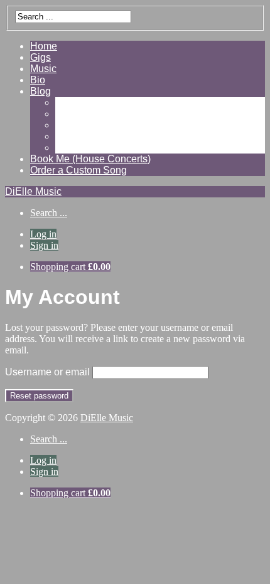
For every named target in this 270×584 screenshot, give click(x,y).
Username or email (47, 372)
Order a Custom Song (78, 170)
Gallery (71, 102)
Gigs (40, 57)
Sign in (44, 245)
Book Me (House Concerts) (90, 159)
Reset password (39, 395)
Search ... (48, 212)
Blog (40, 91)
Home (43, 46)
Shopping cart (70, 266)
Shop (67, 136)
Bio (37, 80)
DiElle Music (33, 191)
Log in (43, 234)
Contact (72, 147)
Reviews (74, 125)
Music (43, 68)
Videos (71, 113)
